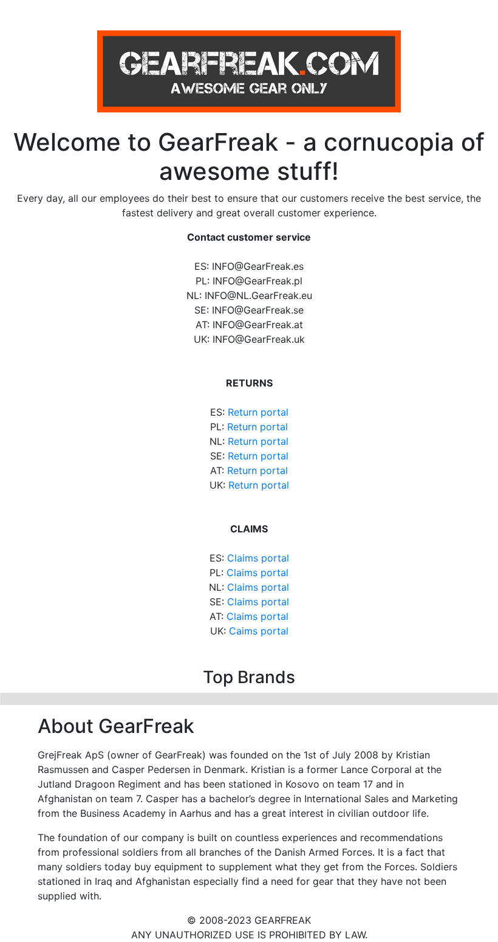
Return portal (258, 412)
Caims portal (258, 631)
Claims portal (258, 558)
